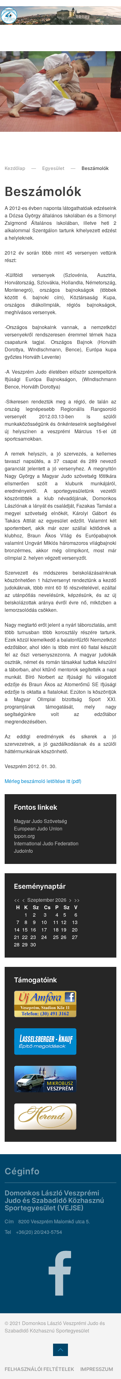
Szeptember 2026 (46, 899)
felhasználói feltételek (39, 1369)
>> (77, 899)
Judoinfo (23, 850)
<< (17, 899)
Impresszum (96, 1369)
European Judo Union (38, 828)
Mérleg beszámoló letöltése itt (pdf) (43, 781)
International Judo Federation (46, 843)
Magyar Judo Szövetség (40, 821)
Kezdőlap (15, 168)
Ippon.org (24, 835)
